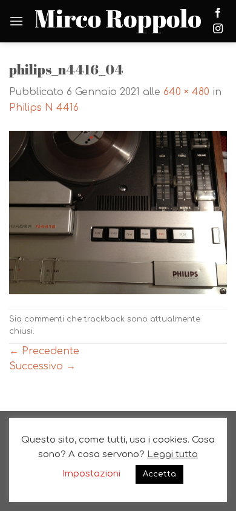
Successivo (42, 366)
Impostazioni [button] (91, 474)
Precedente (44, 351)
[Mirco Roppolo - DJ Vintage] (118, 21)
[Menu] (16, 21)
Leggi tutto (172, 454)
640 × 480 (186, 92)
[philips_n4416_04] (118, 211)
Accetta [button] (159, 474)
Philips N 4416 (44, 107)
